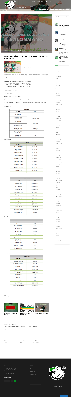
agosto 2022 (58, 164)
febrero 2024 (58, 134)
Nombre (5, 340)
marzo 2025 (58, 113)
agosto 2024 (58, 125)
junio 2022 (57, 166)
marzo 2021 (58, 187)
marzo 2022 (58, 169)
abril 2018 (57, 233)
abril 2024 (57, 130)
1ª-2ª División (58, 71)
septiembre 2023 (59, 143)
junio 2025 (57, 107)
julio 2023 (57, 146)
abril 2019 (57, 215)
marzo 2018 (58, 235)
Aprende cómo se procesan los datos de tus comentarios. (28, 351)
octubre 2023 (58, 141)
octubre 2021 (58, 178)
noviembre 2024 (58, 120)
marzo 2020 (58, 201)
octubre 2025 (58, 102)
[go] (50, 1)
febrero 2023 (58, 155)
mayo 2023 (58, 150)
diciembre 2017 (58, 238)
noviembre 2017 (58, 240)
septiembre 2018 (59, 228)
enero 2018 (58, 237)
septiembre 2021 (59, 180)
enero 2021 (58, 191)
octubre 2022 (58, 160)
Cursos (57, 78)
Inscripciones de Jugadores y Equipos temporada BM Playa (63, 49)
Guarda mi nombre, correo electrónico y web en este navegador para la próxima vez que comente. (20, 346)
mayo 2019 (58, 214)
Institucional (58, 81)
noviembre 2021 (58, 176)
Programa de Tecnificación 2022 (41, 313)
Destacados (19, 50)
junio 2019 (57, 212)
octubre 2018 (58, 226)
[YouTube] (48, 1)
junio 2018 (57, 231)
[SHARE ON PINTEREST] (11, 297)
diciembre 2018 (58, 222)
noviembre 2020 (58, 194)
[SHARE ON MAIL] (13, 297)
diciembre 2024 (58, 118)
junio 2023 (57, 148)
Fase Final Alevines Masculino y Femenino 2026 (63, 57)
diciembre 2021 (58, 175)
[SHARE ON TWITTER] (5, 297)
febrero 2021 (58, 189)
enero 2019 (58, 221)
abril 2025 (57, 111)
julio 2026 (57, 91)
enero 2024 (58, 136)
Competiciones (58, 76)
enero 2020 (58, 203)
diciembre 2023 (58, 137)
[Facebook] (45, 1)
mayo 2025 (58, 109)
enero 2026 (58, 97)
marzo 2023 (58, 153)
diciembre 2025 (58, 98)
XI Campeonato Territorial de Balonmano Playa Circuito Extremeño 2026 (64, 24)
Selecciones (23, 50)
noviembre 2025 (58, 100)
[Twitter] (46, 1)
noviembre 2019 (58, 207)
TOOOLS (60, 386)
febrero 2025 (58, 114)
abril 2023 (57, 152)
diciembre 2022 (58, 157)
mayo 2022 (58, 168)
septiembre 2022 (59, 162)
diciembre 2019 (58, 205)
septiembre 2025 (59, 104)
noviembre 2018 (58, 224)
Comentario (6, 327)
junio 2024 (57, 127)
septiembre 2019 (59, 210)
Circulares (57, 74)
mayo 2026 (58, 93)
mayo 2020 (58, 199)
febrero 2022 (58, 171)
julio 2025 (57, 106)
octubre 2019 (58, 208)
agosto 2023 (58, 145)
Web (36, 340)
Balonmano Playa (59, 73)
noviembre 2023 (58, 139)
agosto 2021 (58, 182)
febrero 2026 (58, 95)
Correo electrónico (23, 340)
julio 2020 (57, 198)
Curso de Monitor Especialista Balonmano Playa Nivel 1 (63, 32)
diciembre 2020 (58, 192)
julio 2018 (57, 230)
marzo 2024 (58, 132)
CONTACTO (33, 1)
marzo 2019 (58, 217)
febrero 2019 (58, 219)
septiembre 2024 (59, 123)
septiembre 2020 (59, 196)
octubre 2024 (58, 121)
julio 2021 (57, 184)
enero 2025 (58, 116)
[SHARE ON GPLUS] (9, 297)
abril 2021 (57, 185)
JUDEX (57, 83)
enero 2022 (58, 173)
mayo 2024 (58, 129)
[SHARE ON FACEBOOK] (7, 297)
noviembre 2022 (58, 159)
